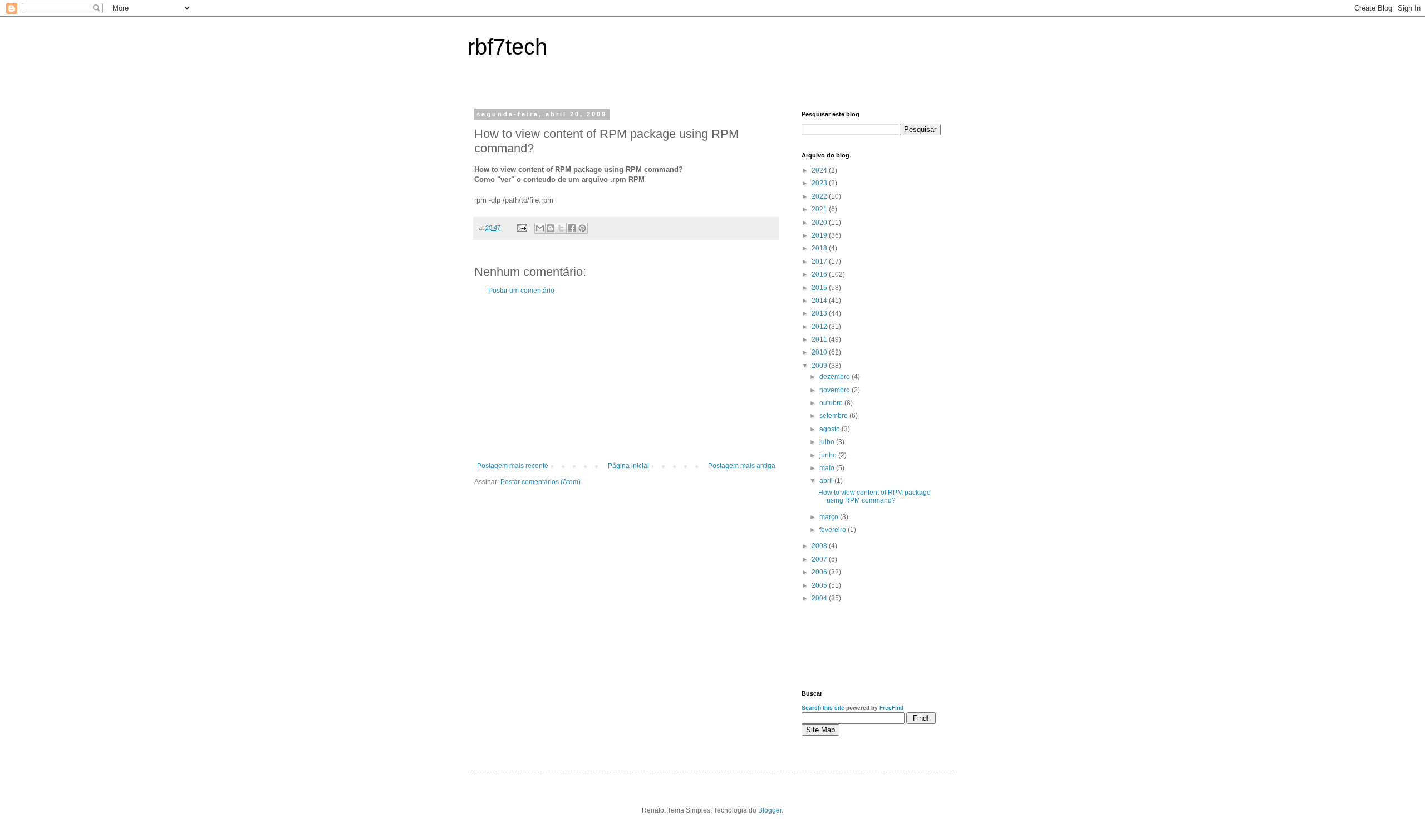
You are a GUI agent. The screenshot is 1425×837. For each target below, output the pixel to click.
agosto (830, 429)
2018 (820, 248)
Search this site (823, 708)
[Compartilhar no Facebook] (571, 228)
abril (826, 481)
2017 (820, 261)
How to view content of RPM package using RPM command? (874, 496)
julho (827, 442)
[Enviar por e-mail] (540, 228)
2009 (820, 366)
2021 (820, 209)
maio (827, 468)
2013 (820, 313)
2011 (820, 339)
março (829, 517)
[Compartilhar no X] (561, 228)
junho (828, 455)
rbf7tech (507, 47)
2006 (820, 572)
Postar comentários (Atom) (540, 482)
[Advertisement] (626, 378)
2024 (820, 170)
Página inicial (628, 466)
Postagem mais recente (512, 466)
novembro (835, 390)
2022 (820, 196)
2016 (820, 274)
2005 (820, 585)
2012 (820, 327)
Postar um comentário (521, 290)
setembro (834, 416)
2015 (820, 288)
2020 (820, 223)
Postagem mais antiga (741, 466)
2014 (820, 300)
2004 (820, 598)
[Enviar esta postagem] (521, 227)
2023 (820, 183)
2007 (820, 559)
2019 (820, 235)
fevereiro (833, 530)
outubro (831, 403)
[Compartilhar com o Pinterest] (582, 228)
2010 (820, 352)
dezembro (835, 377)
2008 (820, 546)
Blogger (770, 810)
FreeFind (891, 708)
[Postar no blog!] (550, 228)
